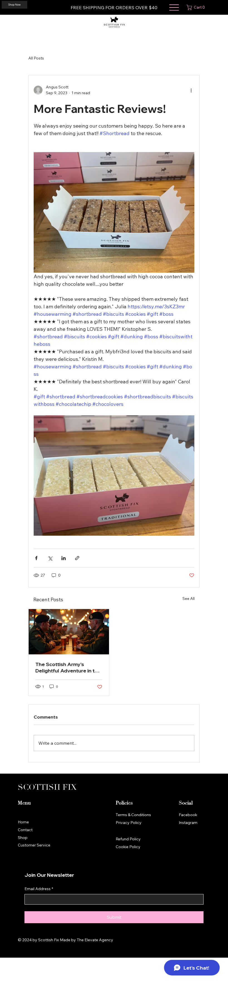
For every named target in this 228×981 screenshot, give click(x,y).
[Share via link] (77, 558)
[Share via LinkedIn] (63, 558)
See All (188, 598)
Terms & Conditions (133, 814)
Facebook (188, 814)
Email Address (38, 888)
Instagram (188, 822)
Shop (23, 837)
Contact (25, 829)
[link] (197, 7)
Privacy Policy (129, 822)
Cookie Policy (128, 846)
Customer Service (34, 845)
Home (23, 821)
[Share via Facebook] (36, 558)
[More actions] (191, 90)
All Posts (36, 58)
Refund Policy (128, 838)
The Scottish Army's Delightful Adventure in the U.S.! (68, 667)
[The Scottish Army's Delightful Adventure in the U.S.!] (69, 631)
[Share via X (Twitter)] (50, 558)
